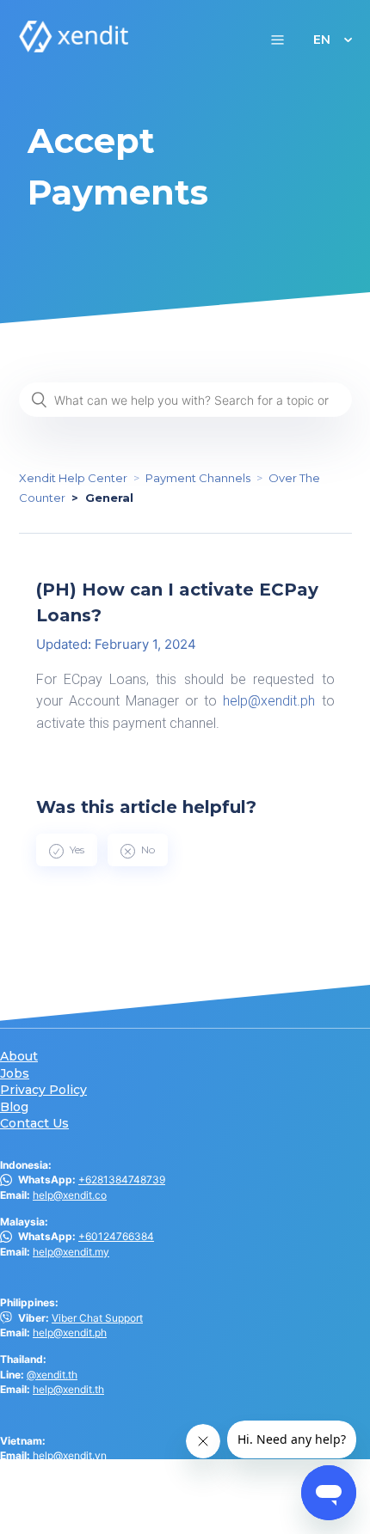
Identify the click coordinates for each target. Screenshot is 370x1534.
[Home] (74, 48)
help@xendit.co (70, 1195)
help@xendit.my (71, 1251)
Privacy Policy (43, 1090)
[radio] (66, 850)
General (109, 497)
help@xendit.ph (269, 701)
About (19, 1056)
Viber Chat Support (97, 1317)
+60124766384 (116, 1236)
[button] (277, 39)
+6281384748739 (121, 1179)
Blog (14, 1107)
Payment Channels (197, 478)
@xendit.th (52, 1374)
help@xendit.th (68, 1389)
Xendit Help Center (73, 478)
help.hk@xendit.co (77, 1497)
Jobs (14, 1073)
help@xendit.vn (70, 1455)
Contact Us (34, 1123)
